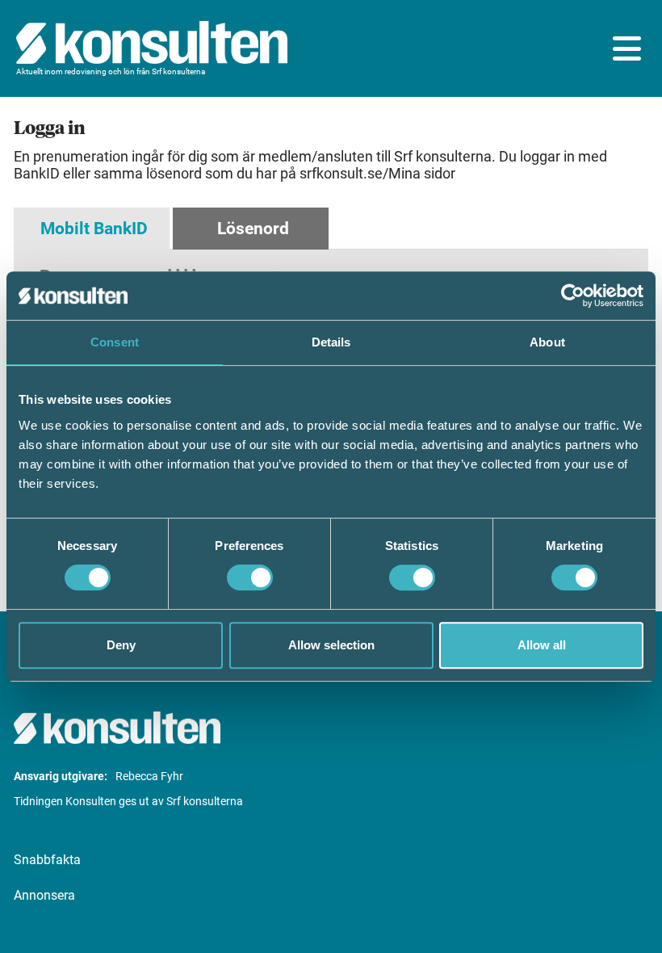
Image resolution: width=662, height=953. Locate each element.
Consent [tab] (114, 342)
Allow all (541, 645)
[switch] (250, 577)
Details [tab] (331, 342)
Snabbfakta (47, 859)
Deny (121, 645)
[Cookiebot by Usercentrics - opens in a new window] (572, 295)
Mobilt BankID (94, 228)
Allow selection (331, 645)
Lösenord (253, 228)
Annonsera (44, 895)
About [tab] (547, 342)
